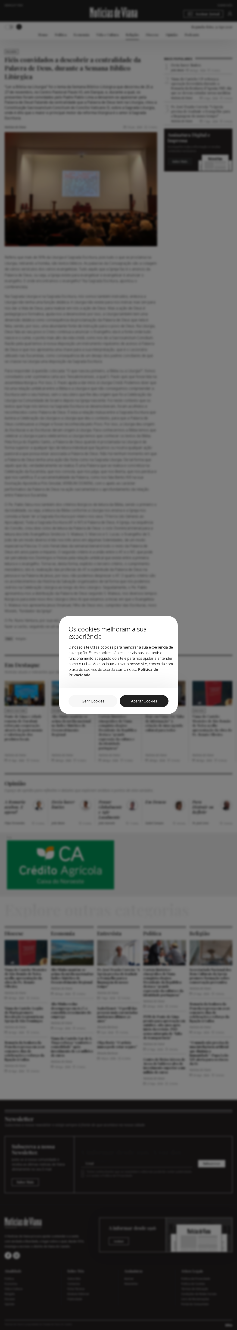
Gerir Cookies (93, 701)
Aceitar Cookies (144, 701)
